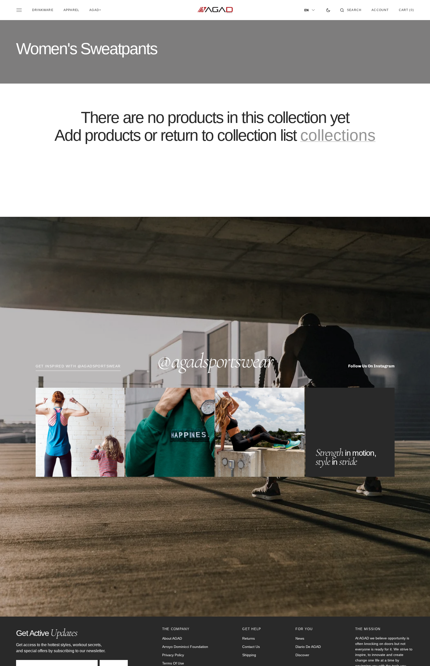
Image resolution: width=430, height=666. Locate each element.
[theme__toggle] (328, 10)
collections (338, 135)
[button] (350, 10)
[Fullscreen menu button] (19, 10)
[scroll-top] (418, 654)
